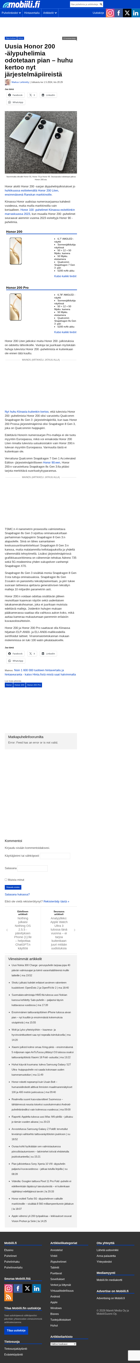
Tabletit (54, 1267)
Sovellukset (57, 1279)
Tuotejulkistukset (60, 1319)
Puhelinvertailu (13, 1267)
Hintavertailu (32, 12)
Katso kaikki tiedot (65, 276)
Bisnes (54, 1313)
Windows (56, 1308)
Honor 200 (19, 685)
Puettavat (56, 1273)
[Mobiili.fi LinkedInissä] (135, 13)
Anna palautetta (106, 1255)
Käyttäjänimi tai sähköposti (22, 855)
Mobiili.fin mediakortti (109, 1280)
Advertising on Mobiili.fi (111, 1298)
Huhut (20, 38)
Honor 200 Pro (34, 685)
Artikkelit (49, 12)
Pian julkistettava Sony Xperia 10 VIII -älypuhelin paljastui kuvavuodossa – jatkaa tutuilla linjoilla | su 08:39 (39, 1168)
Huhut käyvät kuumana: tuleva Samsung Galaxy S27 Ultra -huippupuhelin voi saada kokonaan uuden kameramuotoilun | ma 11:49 (41, 1069)
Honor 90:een (51, 462)
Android (55, 1296)
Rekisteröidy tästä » (56, 901)
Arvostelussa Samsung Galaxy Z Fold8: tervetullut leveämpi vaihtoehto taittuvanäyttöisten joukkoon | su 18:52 (41, 1134)
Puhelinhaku (12, 1261)
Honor (9, 685)
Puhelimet (10, 1255)
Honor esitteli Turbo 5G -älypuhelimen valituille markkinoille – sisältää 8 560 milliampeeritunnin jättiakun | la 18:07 (43, 1203)
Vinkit (53, 1255)
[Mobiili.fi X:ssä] (127, 13)
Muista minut (15, 879)
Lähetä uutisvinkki (107, 1250)
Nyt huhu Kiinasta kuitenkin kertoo (26, 411)
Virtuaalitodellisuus (62, 1290)
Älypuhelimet (11, 38)
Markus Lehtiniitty (20, 82)
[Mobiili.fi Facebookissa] (118, 13)
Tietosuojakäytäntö (15, 1348)
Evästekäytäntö (13, 1354)
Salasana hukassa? (17, 894)
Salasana (11, 868)
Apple (54, 1302)
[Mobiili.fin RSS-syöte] (8, 1297)
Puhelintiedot (10, 12)
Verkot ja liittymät (60, 1284)
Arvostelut (56, 1250)
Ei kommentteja (70, 38)
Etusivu (8, 1250)
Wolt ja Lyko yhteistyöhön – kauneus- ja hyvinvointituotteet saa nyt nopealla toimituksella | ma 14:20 (41, 1034)
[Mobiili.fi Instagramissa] (110, 13)
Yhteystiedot (104, 1261)
